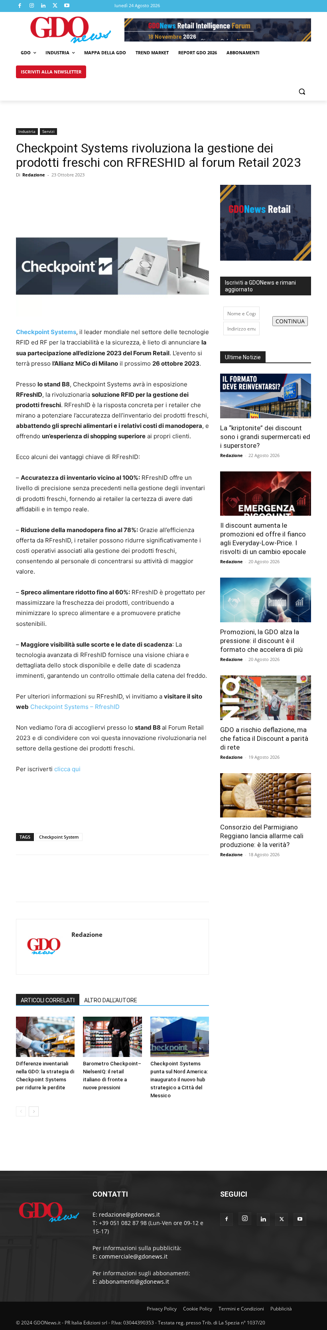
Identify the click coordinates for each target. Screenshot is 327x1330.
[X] (55, 6)
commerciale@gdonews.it (133, 1256)
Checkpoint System (59, 837)
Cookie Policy (197, 1308)
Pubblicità (281, 1308)
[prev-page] (21, 1111)
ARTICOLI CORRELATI (48, 1000)
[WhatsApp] (79, 193)
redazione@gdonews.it (129, 1214)
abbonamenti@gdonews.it (134, 1281)
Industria (26, 131)
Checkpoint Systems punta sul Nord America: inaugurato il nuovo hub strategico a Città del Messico (179, 1079)
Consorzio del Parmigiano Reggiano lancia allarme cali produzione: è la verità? (261, 836)
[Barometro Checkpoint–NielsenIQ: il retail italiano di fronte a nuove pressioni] (112, 1037)
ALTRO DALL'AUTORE (110, 1000)
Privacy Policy (162, 1308)
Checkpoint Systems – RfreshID (75, 707)
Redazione (33, 175)
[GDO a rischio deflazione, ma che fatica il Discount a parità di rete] (265, 697)
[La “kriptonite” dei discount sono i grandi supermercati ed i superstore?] (265, 396)
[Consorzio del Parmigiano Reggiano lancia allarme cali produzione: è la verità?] (265, 795)
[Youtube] (67, 6)
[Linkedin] (43, 6)
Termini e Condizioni (241, 1308)
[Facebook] (20, 6)
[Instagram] (32, 6)
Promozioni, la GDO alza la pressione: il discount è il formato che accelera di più (261, 640)
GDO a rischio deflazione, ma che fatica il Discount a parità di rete (264, 738)
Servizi (48, 131)
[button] (301, 91)
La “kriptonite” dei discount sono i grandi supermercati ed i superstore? (265, 436)
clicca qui (67, 769)
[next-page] (34, 1111)
